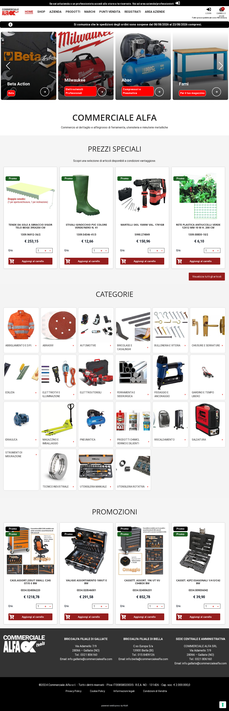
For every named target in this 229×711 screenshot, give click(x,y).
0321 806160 (89, 654)
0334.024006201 (142, 590)
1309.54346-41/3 (86, 234)
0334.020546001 (86, 590)
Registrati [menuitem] (133, 11)
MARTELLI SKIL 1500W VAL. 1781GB (142, 224)
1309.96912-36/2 (30, 234)
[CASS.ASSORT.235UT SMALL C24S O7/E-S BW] (30, 551)
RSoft (125, 706)
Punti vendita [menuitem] (109, 11)
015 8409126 (146, 654)
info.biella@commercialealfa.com (147, 659)
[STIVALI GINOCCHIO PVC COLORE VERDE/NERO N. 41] (86, 195)
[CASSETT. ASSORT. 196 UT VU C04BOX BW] (142, 551)
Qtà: (10, 250)
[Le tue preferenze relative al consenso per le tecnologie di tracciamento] (222, 704)
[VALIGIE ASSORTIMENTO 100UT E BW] (86, 551)
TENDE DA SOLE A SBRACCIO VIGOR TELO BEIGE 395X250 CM (30, 226)
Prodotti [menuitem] (73, 11)
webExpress (114, 706)
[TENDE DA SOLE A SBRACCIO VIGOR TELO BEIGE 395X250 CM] (30, 195)
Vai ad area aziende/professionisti (153, 3)
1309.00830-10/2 (198, 234)
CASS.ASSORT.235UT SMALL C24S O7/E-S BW (30, 582)
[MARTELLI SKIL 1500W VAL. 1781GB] (142, 195)
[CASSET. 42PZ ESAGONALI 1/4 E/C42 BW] (198, 551)
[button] (8, 66)
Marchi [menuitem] (89, 11)
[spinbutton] (40, 250)
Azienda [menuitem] (55, 11)
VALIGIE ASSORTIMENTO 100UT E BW (86, 582)
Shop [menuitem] (41, 11)
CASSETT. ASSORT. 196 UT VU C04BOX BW (142, 582)
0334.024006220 (30, 590)
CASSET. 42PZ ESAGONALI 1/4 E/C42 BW (198, 582)
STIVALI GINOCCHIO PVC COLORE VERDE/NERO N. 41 (86, 226)
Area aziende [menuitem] (155, 11)
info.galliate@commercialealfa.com (90, 659)
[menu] (93, 12)
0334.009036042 (198, 590)
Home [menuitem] (29, 11)
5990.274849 (142, 234)
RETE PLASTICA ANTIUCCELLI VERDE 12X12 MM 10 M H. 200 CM (198, 226)
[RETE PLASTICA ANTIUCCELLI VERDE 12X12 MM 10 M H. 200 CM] (198, 195)
